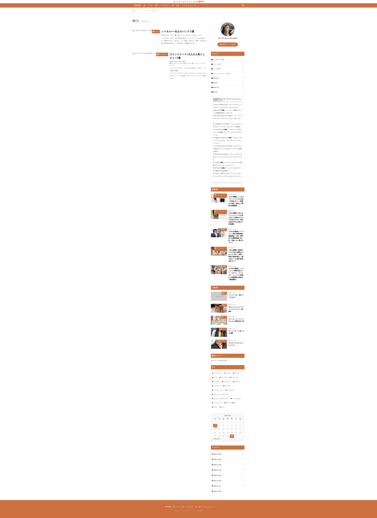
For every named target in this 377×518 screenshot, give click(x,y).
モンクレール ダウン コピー (220, 398)
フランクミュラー (218, 390)
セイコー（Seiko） (231, 402)
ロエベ (223, 407)
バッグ (150, 5)
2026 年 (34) (217, 454)
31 (232, 436)
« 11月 (215, 438)
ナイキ (215, 377)
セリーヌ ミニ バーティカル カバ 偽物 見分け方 (236, 320)
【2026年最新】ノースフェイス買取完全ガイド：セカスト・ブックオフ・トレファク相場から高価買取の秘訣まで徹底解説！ (236, 274)
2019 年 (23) (217, 491)
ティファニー (217, 385)
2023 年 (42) (217, 470)
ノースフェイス (217, 373)
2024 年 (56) (217, 465)
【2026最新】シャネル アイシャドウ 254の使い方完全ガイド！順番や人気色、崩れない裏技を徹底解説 (236, 201)
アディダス (228, 385)
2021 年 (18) (217, 481)
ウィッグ (217, 64)
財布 (177, 5)
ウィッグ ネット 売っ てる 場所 (236, 332)
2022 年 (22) (217, 475)
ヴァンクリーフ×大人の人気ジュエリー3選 (187, 56)
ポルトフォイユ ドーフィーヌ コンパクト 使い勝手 (236, 309)
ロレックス (224, 377)
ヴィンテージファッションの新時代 (188, 1)
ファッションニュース (189, 5)
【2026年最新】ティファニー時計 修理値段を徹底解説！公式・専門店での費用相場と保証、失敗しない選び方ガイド (236, 237)
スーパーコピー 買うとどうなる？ (236, 296)
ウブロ (215, 407)
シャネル (199, 35)
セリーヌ (237, 381)
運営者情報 (137, 5)
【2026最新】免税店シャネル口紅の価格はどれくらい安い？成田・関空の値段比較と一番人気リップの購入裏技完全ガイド (236, 255)
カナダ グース (230, 390)
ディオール (216, 381)
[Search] (243, 5)
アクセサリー (165, 5)
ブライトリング (217, 402)
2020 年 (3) (217, 486)
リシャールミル (236, 398)
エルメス (237, 373)
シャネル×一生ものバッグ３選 (177, 31)
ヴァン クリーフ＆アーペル (220, 394)
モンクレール (234, 377)
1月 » (218, 438)
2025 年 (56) (217, 459)
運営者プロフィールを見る (227, 44)
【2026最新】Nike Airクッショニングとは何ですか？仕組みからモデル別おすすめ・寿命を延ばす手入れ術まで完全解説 (235, 218)
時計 (156, 5)
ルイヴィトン (227, 381)
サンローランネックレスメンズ (235, 344)
